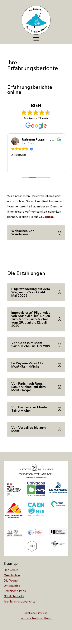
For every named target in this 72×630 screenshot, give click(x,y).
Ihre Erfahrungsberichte (20, 601)
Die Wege (11, 580)
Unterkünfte (12, 586)
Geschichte (12, 575)
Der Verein (11, 570)
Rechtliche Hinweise (35, 613)
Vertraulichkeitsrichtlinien (36, 618)
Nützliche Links (14, 596)
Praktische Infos (15, 591)
